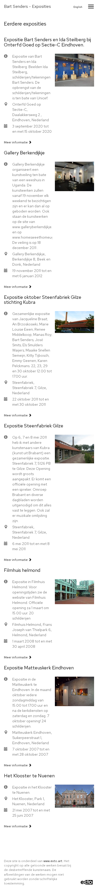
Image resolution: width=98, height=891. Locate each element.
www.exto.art (52, 861)
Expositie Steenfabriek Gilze (33, 426)
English (77, 7)
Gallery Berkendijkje (24, 153)
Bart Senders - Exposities (27, 6)
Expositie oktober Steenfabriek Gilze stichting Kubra (42, 299)
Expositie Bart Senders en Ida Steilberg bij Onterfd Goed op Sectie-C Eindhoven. (47, 42)
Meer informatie (16, 142)
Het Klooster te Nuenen (29, 776)
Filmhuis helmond (22, 570)
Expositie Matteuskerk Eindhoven (39, 668)
